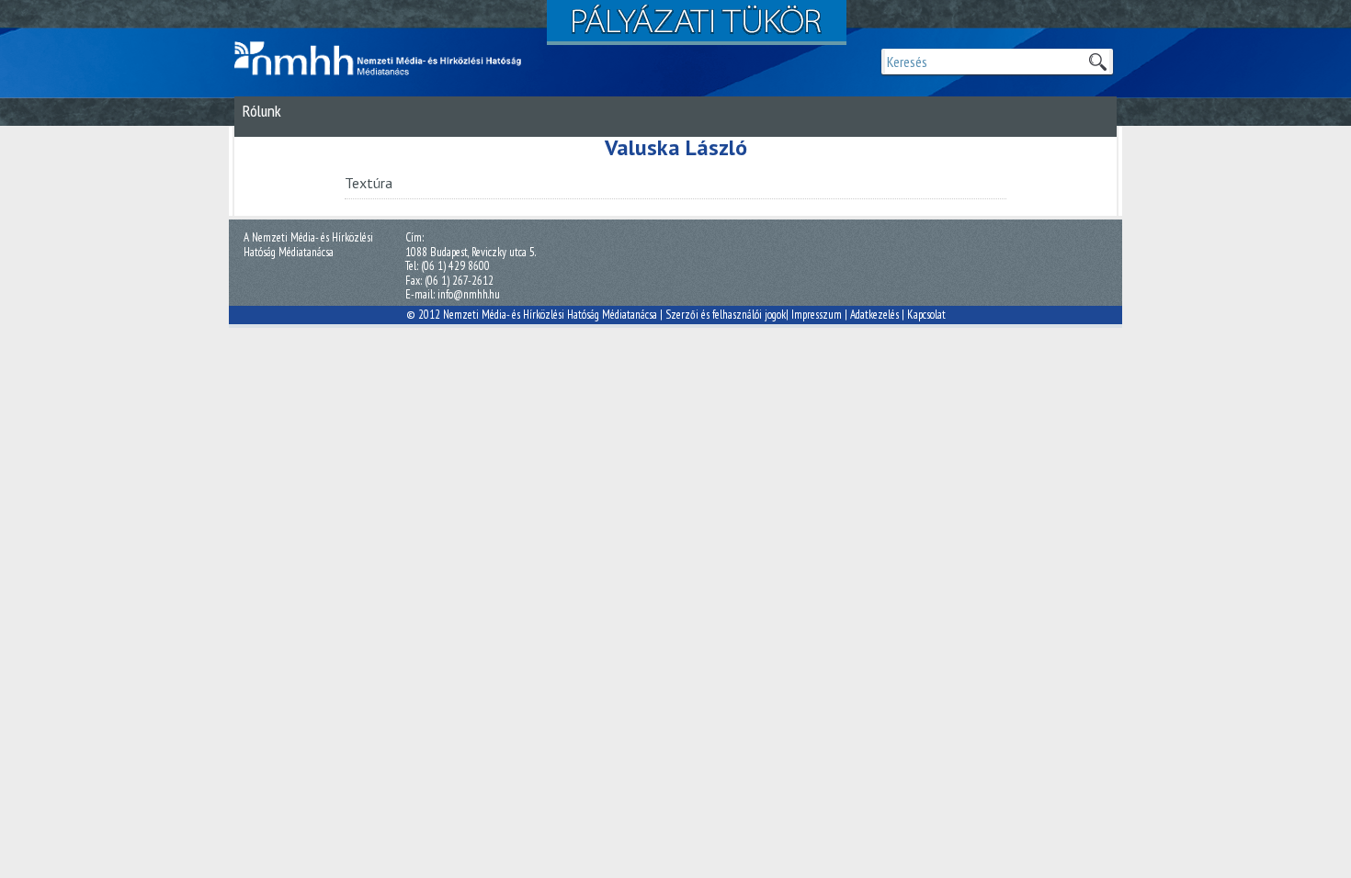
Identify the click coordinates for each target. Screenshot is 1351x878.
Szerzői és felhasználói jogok (725, 314)
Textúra (368, 183)
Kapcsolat (926, 314)
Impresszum (816, 314)
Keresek (1097, 61)
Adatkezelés (874, 314)
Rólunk (262, 110)
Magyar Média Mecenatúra (386, 58)
